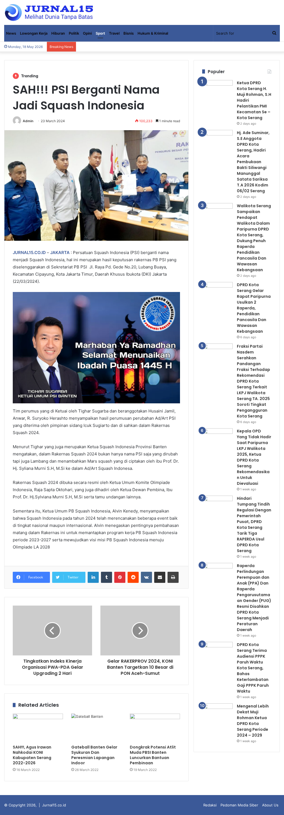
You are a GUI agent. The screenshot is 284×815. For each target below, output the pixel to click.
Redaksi (210, 805)
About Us (270, 805)
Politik (74, 33)
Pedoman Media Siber (239, 805)
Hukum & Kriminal (153, 33)
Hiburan (58, 33)
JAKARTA (60, 252)
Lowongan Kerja (33, 33)
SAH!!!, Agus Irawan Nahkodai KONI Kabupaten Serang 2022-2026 (32, 755)
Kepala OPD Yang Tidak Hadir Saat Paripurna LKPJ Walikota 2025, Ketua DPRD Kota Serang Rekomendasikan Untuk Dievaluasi (254, 457)
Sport (100, 33)
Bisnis (128, 33)
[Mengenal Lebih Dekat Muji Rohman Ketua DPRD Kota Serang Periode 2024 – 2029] (217, 713)
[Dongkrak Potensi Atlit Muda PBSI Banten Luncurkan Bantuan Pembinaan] (155, 728)
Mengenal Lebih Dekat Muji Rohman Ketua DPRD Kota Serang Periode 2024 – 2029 (253, 720)
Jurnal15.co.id (54, 805)
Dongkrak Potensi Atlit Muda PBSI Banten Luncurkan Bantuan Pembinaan (153, 755)
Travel (114, 33)
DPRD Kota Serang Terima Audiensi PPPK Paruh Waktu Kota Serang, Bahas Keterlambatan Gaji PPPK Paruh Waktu (253, 668)
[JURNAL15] (49, 12)
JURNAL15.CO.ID (29, 252)
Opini (87, 33)
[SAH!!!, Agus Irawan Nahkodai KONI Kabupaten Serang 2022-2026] (38, 728)
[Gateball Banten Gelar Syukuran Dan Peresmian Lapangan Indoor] (96, 728)
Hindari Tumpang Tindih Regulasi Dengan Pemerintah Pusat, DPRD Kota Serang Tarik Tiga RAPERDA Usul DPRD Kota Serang (254, 524)
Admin (28, 121)
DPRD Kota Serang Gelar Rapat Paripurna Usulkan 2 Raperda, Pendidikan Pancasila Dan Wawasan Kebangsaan (254, 308)
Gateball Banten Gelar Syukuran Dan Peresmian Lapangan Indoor (94, 755)
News (11, 33)
